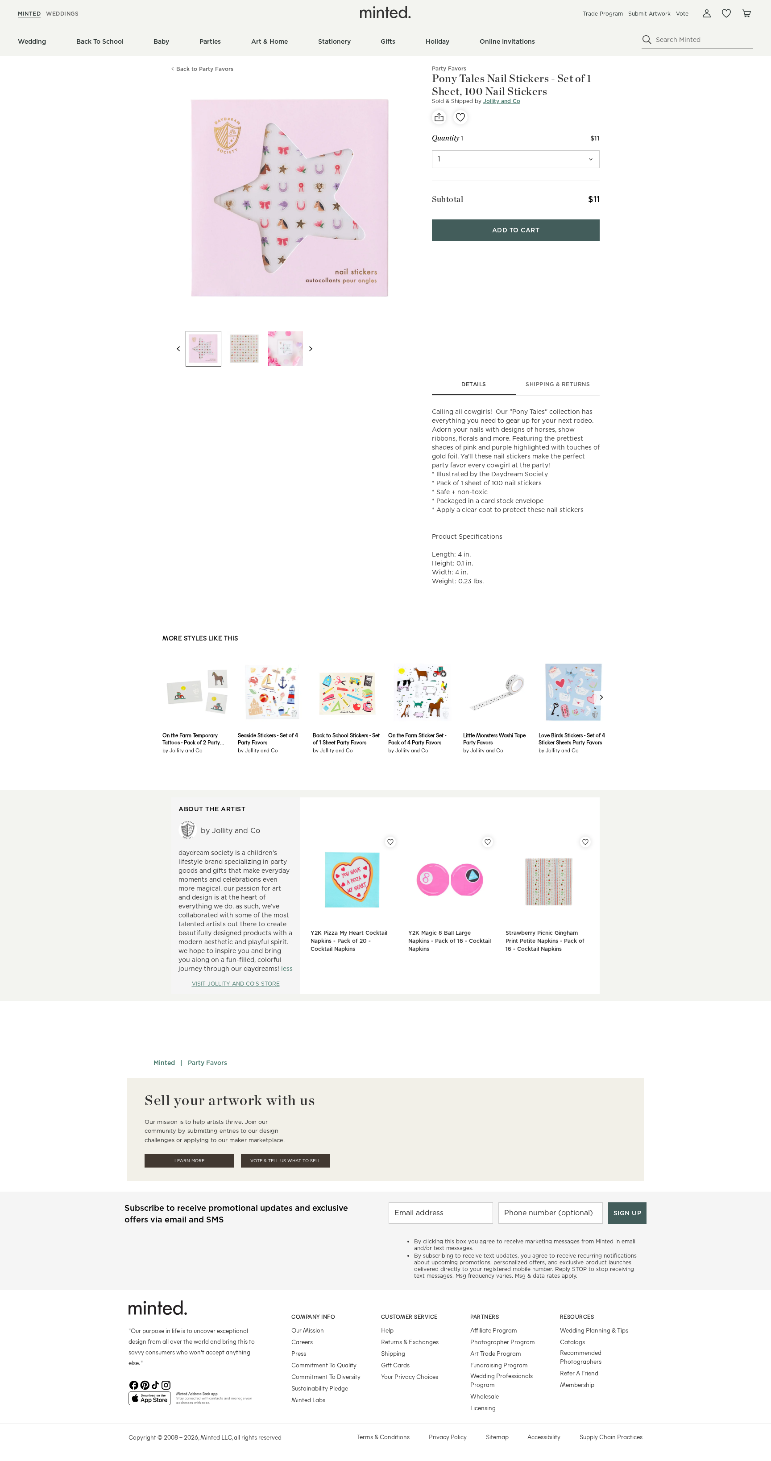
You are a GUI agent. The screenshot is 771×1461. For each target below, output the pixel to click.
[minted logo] (385, 12)
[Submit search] (647, 39)
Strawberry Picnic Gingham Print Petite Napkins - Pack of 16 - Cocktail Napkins (545, 940)
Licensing (483, 1407)
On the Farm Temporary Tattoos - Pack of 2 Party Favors (191, 738)
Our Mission (307, 1330)
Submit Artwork (649, 13)
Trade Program (603, 13)
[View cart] (746, 13)
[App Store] (149, 1402)
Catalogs (572, 1341)
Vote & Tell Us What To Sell (285, 1160)
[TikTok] (155, 1384)
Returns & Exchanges (410, 1341)
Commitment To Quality (323, 1365)
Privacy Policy (448, 1436)
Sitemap (497, 1436)
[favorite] (460, 117)
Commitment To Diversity (326, 1376)
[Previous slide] (178, 349)
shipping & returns (558, 384)
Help (387, 1330)
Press (298, 1353)
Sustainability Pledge (319, 1388)
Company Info (313, 1316)
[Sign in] (707, 13)
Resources (577, 1316)
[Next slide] (310, 349)
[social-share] (439, 117)
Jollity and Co (501, 101)
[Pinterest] (144, 1384)
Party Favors (207, 1062)
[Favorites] (726, 13)
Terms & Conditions (383, 1436)
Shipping (393, 1353)
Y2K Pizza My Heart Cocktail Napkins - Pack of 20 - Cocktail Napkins (349, 940)
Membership (577, 1384)
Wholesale (484, 1396)
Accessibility (543, 1436)
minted (29, 13)
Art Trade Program (495, 1353)
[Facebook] (133, 1384)
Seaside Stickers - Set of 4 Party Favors (268, 738)
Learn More (189, 1160)
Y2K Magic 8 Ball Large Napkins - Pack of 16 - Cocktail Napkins (449, 940)
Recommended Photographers (580, 1357)
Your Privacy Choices (409, 1376)
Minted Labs (308, 1399)
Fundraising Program (499, 1365)
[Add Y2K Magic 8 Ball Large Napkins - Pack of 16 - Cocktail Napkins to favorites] (487, 842)
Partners (484, 1316)
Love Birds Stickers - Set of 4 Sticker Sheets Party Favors (572, 738)
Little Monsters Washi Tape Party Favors (494, 738)
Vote (682, 13)
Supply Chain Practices (611, 1436)
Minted (164, 1062)
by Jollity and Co (182, 750)
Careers (302, 1341)
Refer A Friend (579, 1373)
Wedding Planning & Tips (594, 1330)
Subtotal (447, 199)
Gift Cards (395, 1365)
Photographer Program (502, 1341)
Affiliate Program (493, 1330)
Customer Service (409, 1316)
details (473, 384)
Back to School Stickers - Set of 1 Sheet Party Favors (346, 738)
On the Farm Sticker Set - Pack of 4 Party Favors (417, 738)
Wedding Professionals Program (501, 1380)
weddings (62, 13)
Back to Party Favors (204, 69)
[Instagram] (166, 1384)
